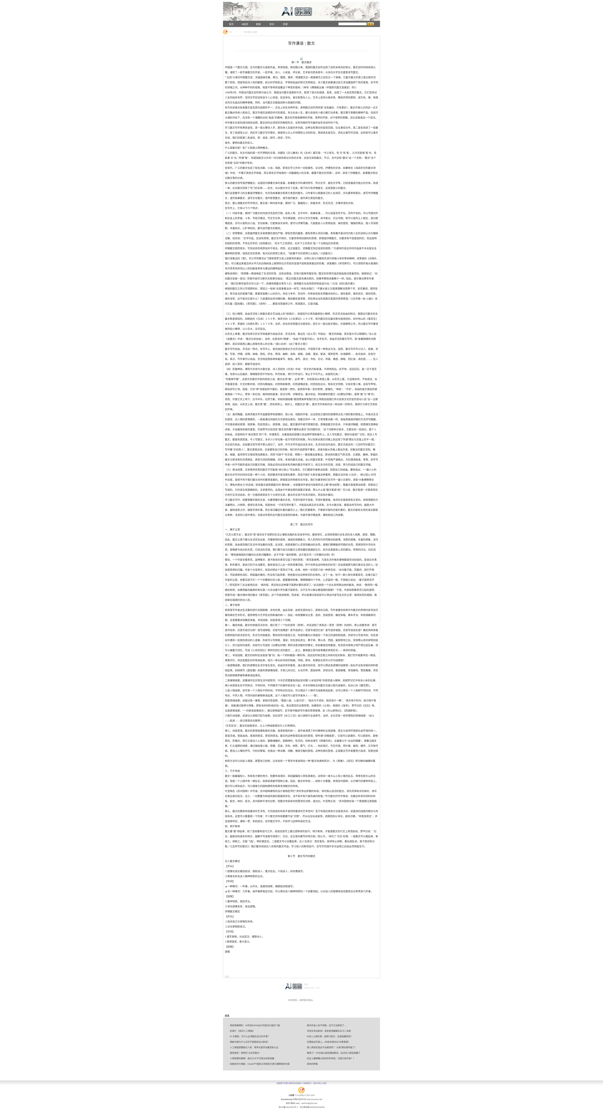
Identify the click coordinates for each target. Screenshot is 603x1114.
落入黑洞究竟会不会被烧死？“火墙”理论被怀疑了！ (331, 1047)
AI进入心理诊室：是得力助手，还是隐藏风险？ (329, 1036)
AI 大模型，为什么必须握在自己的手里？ (249, 1036)
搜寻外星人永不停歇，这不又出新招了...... (327, 1025)
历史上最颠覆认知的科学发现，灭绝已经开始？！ (330, 1058)
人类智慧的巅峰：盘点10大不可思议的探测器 (251, 1058)
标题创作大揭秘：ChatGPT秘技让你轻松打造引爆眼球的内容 (259, 1064)
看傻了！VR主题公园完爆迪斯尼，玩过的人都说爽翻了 (333, 1053)
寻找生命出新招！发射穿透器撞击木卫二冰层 (328, 1031)
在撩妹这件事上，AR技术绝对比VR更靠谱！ (328, 1042)
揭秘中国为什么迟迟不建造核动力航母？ (249, 1042)
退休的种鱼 (312, 1064)
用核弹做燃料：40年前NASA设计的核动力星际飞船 (254, 1025)
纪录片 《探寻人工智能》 (242, 1031)
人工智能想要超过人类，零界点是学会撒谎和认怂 (253, 1047)
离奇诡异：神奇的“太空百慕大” (244, 1053)
